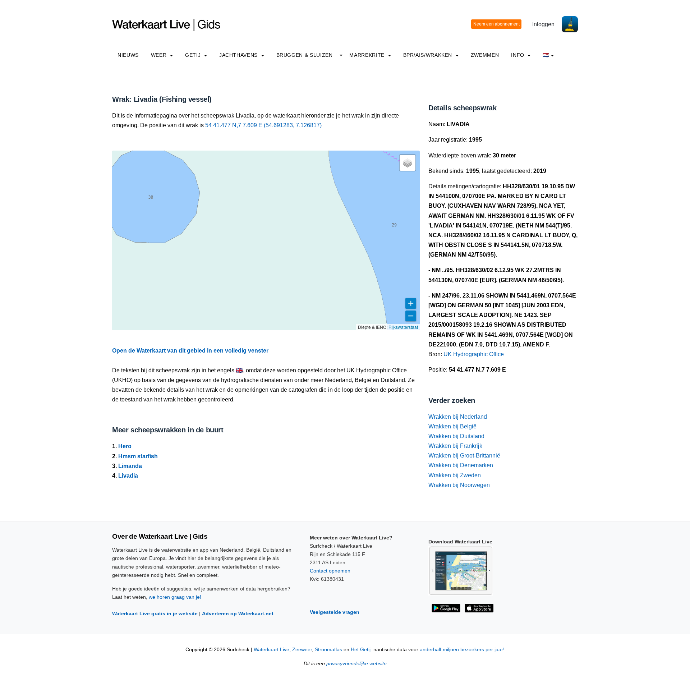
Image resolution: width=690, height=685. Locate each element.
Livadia (128, 476)
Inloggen (543, 24)
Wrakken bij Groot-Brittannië (464, 455)
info (518, 55)
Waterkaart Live (271, 649)
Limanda (130, 466)
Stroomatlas (328, 649)
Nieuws (128, 55)
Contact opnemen (330, 571)
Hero (125, 446)
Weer (159, 55)
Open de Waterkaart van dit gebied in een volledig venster (190, 351)
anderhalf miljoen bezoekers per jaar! (462, 649)
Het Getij (361, 649)
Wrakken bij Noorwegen (459, 485)
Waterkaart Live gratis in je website (155, 613)
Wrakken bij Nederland (457, 417)
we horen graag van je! (175, 597)
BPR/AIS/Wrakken (428, 55)
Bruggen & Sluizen (304, 55)
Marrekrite (367, 55)
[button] (407, 163)
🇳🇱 (546, 55)
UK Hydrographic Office (473, 354)
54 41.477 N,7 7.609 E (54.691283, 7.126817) (263, 125)
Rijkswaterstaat (403, 327)
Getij (193, 55)
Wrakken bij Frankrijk (455, 446)
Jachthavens (239, 55)
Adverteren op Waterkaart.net (237, 613)
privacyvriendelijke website (356, 663)
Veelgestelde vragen (334, 612)
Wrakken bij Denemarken (460, 465)
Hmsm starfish (138, 456)
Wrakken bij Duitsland (456, 436)
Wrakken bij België (452, 426)
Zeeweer (302, 649)
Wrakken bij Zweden (454, 475)
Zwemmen (485, 55)
